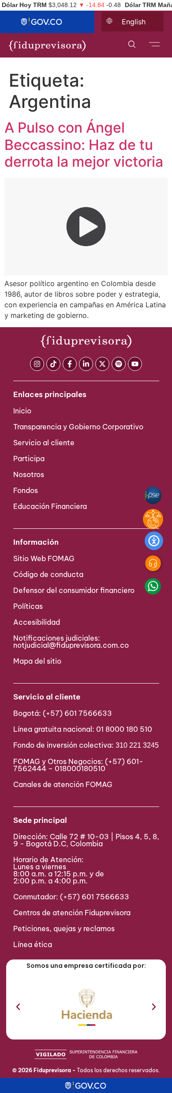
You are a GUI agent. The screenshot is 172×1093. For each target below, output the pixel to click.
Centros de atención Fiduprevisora (72, 912)
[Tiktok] (53, 364)
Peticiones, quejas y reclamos (64, 928)
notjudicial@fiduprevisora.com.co (71, 645)
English (134, 21)
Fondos (25, 490)
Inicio (22, 410)
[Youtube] (135, 364)
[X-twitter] (102, 364)
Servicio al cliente (44, 442)
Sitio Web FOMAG (44, 558)
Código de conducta (48, 574)
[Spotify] (119, 364)
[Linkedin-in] (86, 364)
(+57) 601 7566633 (77, 713)
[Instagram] (37, 364)
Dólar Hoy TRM (24, 4)
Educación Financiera (50, 506)
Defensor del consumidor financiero (74, 590)
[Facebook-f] (70, 364)
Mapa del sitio (37, 661)
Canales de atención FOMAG (64, 784)
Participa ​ (29, 458)
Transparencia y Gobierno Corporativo (78, 426)
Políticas (28, 606)
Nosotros (28, 474)
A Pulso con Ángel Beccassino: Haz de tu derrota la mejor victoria (83, 144)
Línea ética (32, 944)
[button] (18, 1006)
